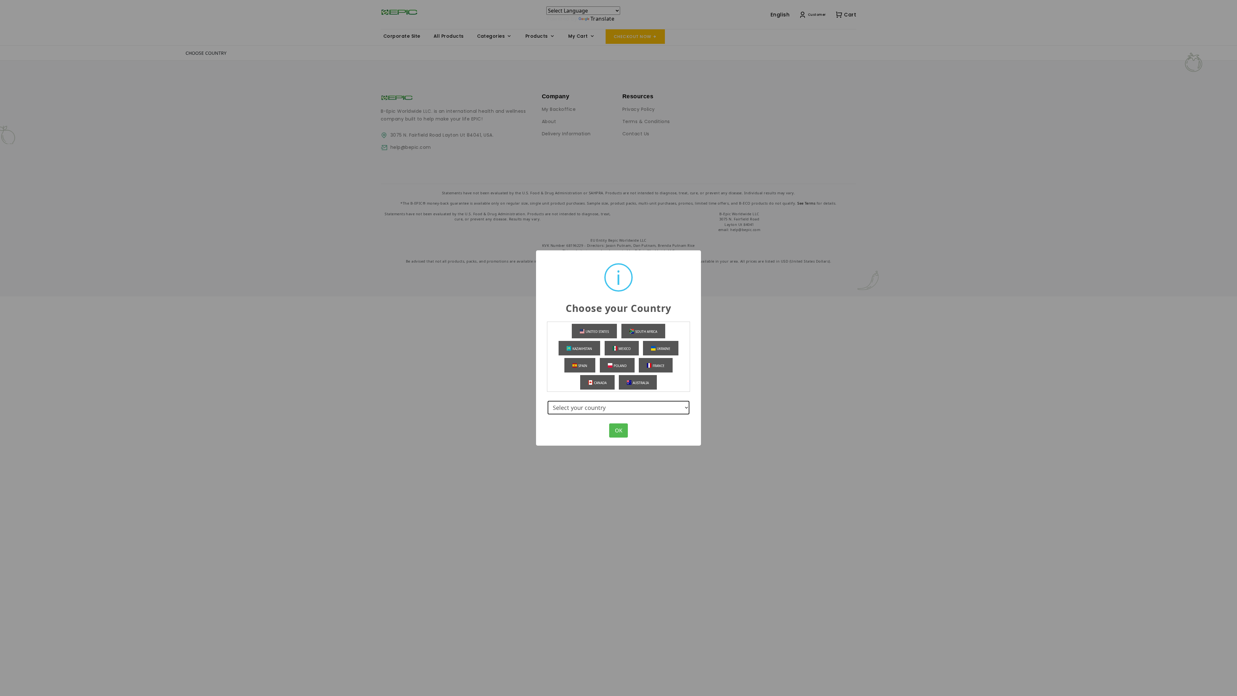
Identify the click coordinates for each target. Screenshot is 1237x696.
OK (618, 430)
